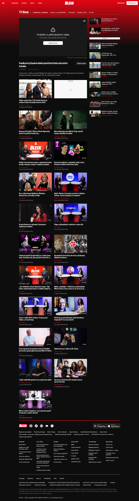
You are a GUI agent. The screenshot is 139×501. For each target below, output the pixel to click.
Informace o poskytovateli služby (77, 57)
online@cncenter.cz (25, 491)
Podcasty (22, 291)
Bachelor (21, 415)
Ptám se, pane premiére (61, 198)
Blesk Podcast (23, 167)
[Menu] (3, 3)
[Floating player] (84, 21)
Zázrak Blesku (58, 384)
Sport (32, 3)
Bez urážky (22, 198)
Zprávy (24, 3)
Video (40, 3)
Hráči (20, 353)
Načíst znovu (53, 43)
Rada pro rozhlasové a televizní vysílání (106, 491)
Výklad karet (58, 351)
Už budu (21, 260)
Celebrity (14, 3)
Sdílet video (81, 63)
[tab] (25, 12)
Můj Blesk (121, 3)
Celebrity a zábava (33, 69)
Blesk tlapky (58, 260)
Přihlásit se (132, 3)
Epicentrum (57, 227)
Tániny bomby (58, 167)
